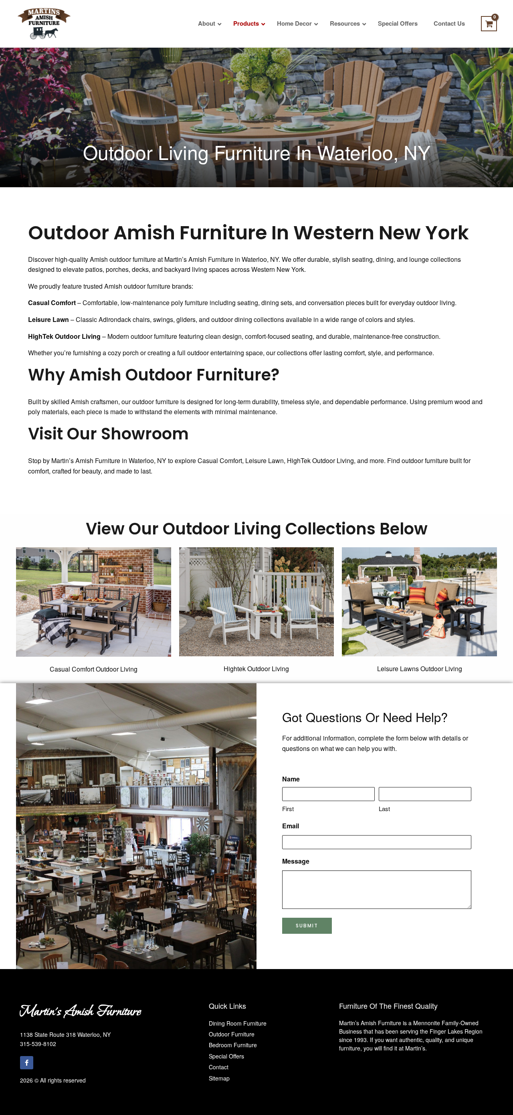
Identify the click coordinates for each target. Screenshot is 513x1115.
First (288, 808)
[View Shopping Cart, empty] (489, 23)
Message (295, 861)
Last (384, 808)
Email (290, 825)
